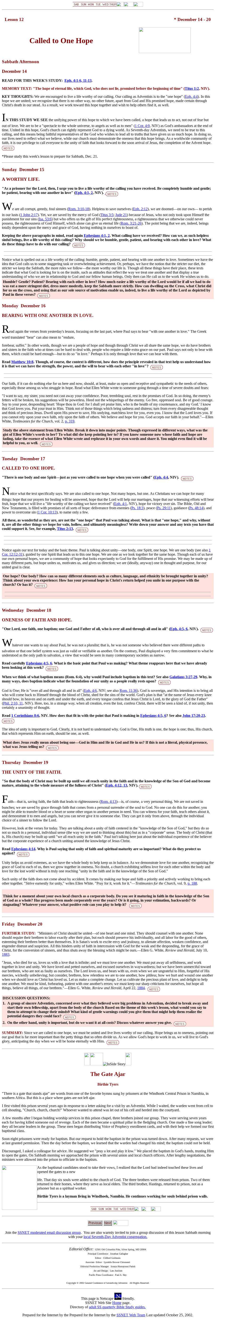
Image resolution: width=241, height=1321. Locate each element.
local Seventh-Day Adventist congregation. (115, 1237)
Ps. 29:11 (164, 508)
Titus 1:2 (192, 88)
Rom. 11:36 (128, 691)
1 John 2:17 (29, 215)
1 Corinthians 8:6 (25, 716)
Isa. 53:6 (45, 219)
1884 (141, 988)
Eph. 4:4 (191, 96)
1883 (5, 954)
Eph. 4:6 (90, 691)
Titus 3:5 (106, 215)
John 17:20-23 (193, 716)
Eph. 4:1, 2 (84, 193)
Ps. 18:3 (137, 508)
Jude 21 (121, 215)
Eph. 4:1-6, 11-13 (78, 80)
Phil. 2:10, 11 (13, 703)
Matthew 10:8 (22, 362)
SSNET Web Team (130, 1315)
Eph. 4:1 (120, 504)
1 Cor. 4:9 (142, 126)
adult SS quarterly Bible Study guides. (117, 1307)
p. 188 (192, 883)
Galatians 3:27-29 (183, 677)
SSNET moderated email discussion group (49, 1233)
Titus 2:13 (65, 529)
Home (116, 1303)
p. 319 (69, 421)
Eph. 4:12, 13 (116, 785)
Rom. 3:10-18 (78, 209)
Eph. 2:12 (140, 209)
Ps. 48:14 (196, 508)
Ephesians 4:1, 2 (97, 236)
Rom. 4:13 (108, 802)
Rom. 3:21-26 (131, 223)
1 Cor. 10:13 (47, 512)
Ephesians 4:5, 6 (39, 663)
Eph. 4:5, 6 (179, 629)
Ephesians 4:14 (23, 849)
